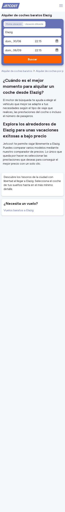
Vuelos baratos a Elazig (19, 210)
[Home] (10, 5)
